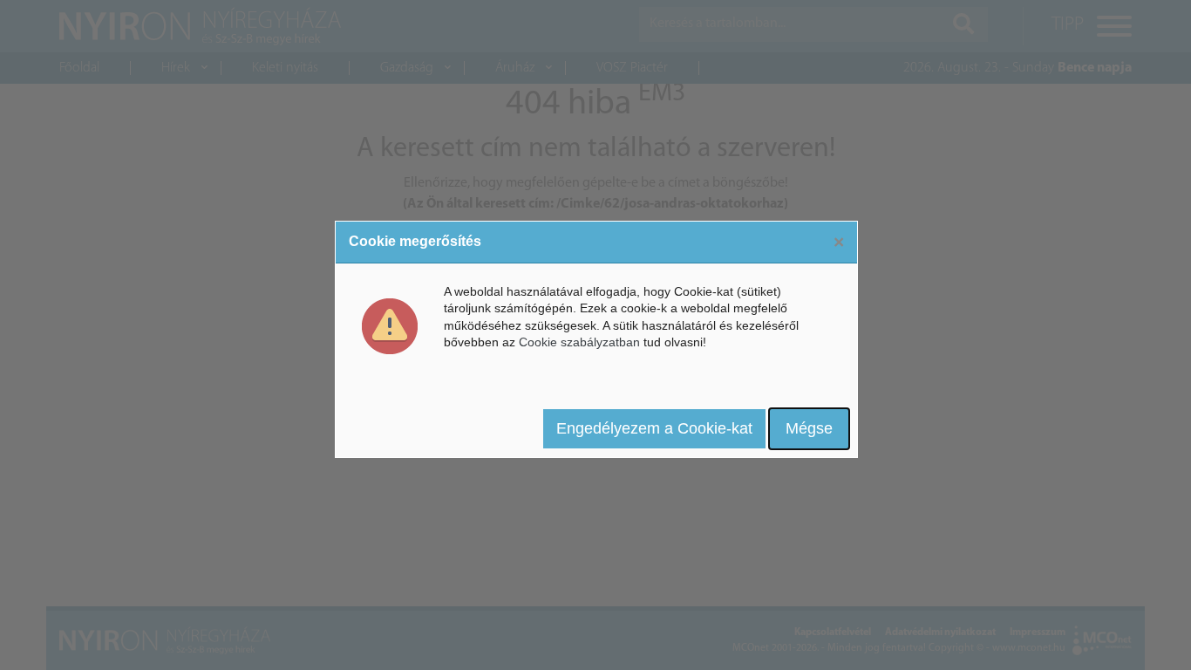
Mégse (809, 428)
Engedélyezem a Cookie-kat (654, 428)
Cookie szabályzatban (579, 342)
